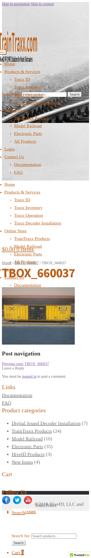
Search (75, 94)
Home (9, 63)
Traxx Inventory (28, 87)
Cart (18, 552)
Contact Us (14, 156)
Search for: (11, 94)
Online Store (15, 110)
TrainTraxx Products (32, 118)
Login (9, 149)
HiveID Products (28, 454)
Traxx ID (22, 79)
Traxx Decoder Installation (37, 102)
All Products (25, 141)
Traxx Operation (28, 94)
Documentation (27, 164)
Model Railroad (28, 125)
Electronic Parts (28, 133)
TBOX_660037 (26, 263)
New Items (22, 462)
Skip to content (42, 4)
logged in (29, 376)
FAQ (18, 172)
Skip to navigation (16, 4)
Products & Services (22, 71)
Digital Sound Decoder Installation (46, 423)
